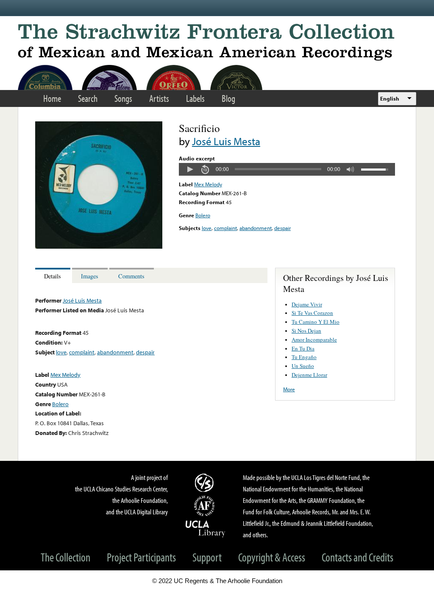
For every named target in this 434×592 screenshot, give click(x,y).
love (206, 227)
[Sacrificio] (98, 246)
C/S (205, 482)
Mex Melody (208, 184)
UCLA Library (205, 528)
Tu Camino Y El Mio (315, 321)
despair (282, 227)
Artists (159, 98)
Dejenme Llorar (309, 375)
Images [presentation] (89, 276)
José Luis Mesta (226, 141)
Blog (228, 98)
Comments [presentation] (131, 276)
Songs (123, 98)
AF (205, 506)
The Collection (65, 557)
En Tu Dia (303, 348)
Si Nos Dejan (306, 330)
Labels (195, 98)
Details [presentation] (52, 276)
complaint (225, 227)
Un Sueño (303, 366)
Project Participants (141, 557)
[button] (190, 169)
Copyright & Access (271, 557)
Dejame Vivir (307, 304)
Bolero (202, 215)
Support (207, 557)
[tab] (53, 275)
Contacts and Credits (357, 557)
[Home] (217, 42)
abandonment (255, 227)
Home (52, 98)
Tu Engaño (304, 357)
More (289, 389)
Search (87, 98)
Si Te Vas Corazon (312, 313)
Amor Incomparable (314, 339)
